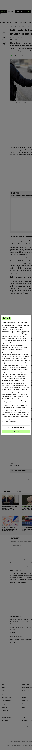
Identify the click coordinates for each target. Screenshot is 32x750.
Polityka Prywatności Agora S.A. (16, 380)
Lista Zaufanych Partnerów (9, 421)
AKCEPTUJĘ (16, 431)
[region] (16, 375)
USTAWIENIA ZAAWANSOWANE (16, 427)
